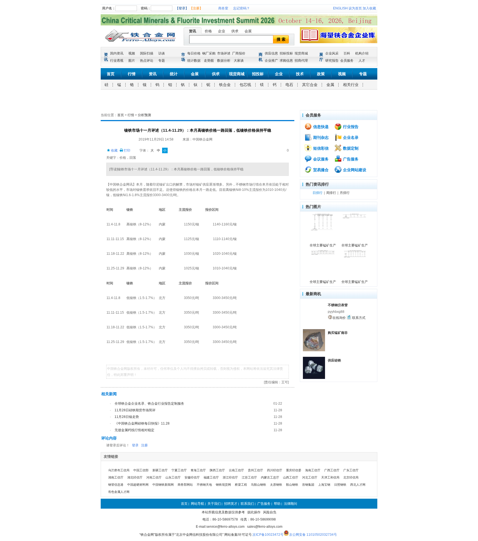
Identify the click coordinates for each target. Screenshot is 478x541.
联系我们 (247, 504)
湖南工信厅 (115, 477)
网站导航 (197, 504)
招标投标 (286, 53)
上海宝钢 (324, 484)
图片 (131, 61)
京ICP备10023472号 (268, 535)
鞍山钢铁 (292, 484)
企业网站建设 (354, 170)
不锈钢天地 (204, 484)
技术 (300, 74)
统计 (174, 74)
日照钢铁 (340, 484)
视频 (131, 53)
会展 (248, 31)
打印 (126, 150)
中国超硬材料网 (138, 484)
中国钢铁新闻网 (163, 484)
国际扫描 (146, 53)
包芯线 (245, 84)
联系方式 (358, 318)
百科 (347, 53)
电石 (289, 84)
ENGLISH (340, 8)
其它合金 (310, 84)
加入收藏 (369, 8)
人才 (361, 61)
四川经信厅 (274, 470)
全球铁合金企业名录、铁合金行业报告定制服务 (149, 403)
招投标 (258, 74)
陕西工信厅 (217, 470)
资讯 (192, 31)
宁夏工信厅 (179, 470)
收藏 (114, 150)
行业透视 (116, 61)
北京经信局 (350, 477)
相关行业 (350, 84)
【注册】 (196, 8)
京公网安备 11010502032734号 (313, 535)
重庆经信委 (293, 470)
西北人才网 (357, 484)
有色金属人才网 (118, 491)
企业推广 (271, 61)
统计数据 (194, 61)
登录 (135, 445)
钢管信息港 (115, 484)
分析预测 (144, 115)
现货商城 (301, 53)
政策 (321, 74)
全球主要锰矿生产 (323, 245)
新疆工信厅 (160, 470)
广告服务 (350, 159)
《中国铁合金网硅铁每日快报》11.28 (142, 423)
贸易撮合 (320, 170)
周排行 (331, 193)
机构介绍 (361, 53)
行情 (132, 74)
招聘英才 (230, 504)
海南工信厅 (312, 470)
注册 (144, 445)
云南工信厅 (236, 470)
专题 (161, 61)
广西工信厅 (331, 470)
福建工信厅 (211, 477)
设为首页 (355, 8)
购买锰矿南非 (338, 333)
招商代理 (301, 61)
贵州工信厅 (255, 470)
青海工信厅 (198, 470)
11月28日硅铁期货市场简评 (135, 410)
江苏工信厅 (249, 477)
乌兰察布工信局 (118, 470)
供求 (234, 31)
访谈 (161, 53)
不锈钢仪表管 (338, 305)
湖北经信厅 (134, 477)
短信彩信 (320, 148)
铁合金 (225, 84)
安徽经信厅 (192, 477)
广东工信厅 (350, 470)
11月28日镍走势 (127, 417)
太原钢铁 (276, 484)
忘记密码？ (241, 8)
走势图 (209, 61)
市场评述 (223, 53)
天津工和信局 (330, 477)
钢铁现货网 (223, 484)
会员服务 (347, 61)
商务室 (223, 8)
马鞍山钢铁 (258, 484)
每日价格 (194, 53)
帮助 (277, 504)
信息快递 (320, 126)
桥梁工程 (241, 484)
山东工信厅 (173, 477)
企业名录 (350, 137)
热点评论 (146, 61)
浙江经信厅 (230, 477)
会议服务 (320, 159)
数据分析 (223, 61)
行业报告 (350, 126)
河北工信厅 (309, 477)
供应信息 (271, 53)
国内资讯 (116, 53)
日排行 (318, 193)
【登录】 (182, 8)
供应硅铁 (334, 360)
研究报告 (332, 61)
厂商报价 (238, 53)
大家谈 (239, 61)
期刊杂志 (320, 137)
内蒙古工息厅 (270, 477)
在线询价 (339, 318)
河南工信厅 (154, 477)
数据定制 (350, 148)
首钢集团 (308, 484)
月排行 (345, 193)
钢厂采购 (208, 53)
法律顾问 (290, 504)
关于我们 (214, 504)
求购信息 (286, 61)
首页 (111, 74)
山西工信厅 (290, 477)
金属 (330, 84)
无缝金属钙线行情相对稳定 (134, 430)
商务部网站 (185, 484)
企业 (221, 31)
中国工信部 (141, 470)
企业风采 (332, 53)
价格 (208, 31)
